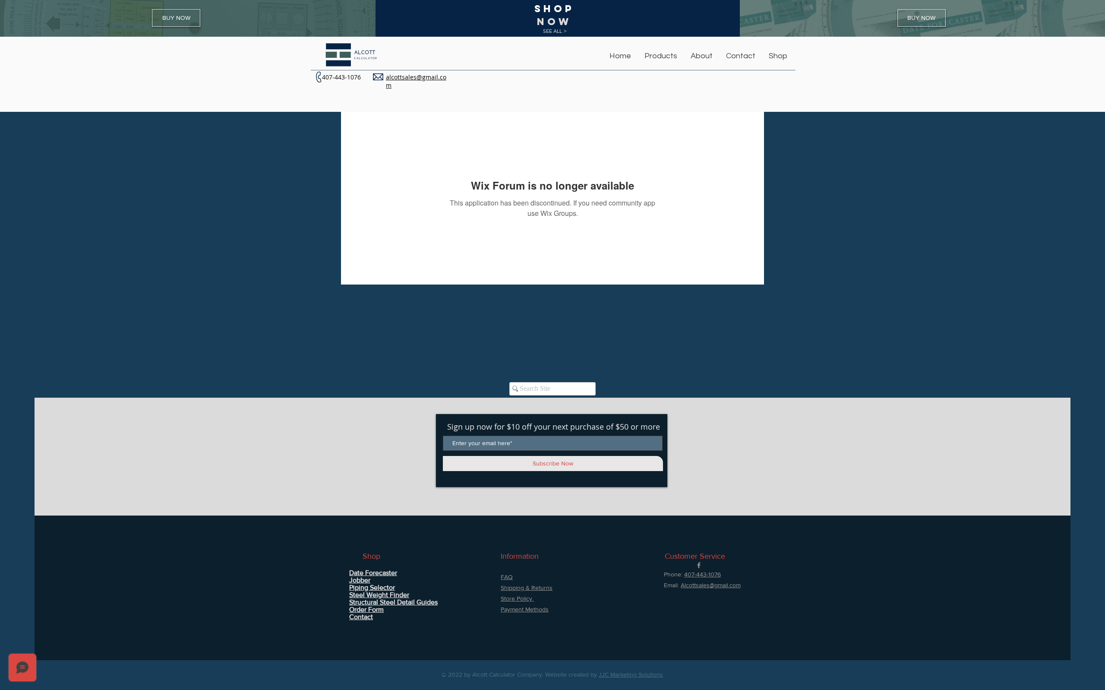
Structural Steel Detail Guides (393, 602)
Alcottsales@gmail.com (711, 585)
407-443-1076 (341, 77)
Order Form (366, 609)
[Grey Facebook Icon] (699, 565)
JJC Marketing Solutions (631, 674)
